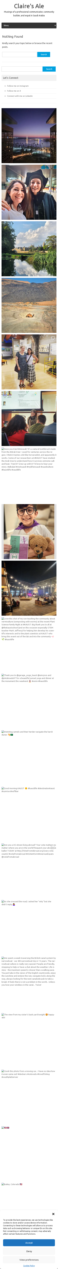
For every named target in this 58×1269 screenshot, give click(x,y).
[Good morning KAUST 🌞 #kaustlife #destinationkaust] (29, 814)
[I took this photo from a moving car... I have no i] (29, 1097)
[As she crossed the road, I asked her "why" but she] (29, 927)
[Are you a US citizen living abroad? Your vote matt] (29, 870)
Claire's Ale (29, 6)
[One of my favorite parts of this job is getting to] (29, 192)
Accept (29, 1242)
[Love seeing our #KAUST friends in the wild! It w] (29, 361)
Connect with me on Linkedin (20, 96)
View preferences (29, 1259)
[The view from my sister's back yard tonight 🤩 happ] (29, 1040)
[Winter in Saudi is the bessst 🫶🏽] (29, 135)
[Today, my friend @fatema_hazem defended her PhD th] (29, 418)
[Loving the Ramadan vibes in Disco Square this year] (29, 588)
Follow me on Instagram (18, 86)
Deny (29, 1251)
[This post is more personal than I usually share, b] (29, 531)
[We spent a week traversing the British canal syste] (29, 984)
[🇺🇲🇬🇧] (29, 1153)
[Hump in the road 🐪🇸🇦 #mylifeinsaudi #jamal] (29, 305)
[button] (53, 1214)
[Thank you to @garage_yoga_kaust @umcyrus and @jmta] (29, 701)
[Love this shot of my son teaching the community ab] (29, 644)
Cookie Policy (29, 1266)
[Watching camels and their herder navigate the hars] (29, 757)
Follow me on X (14, 91)
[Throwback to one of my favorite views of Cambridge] (29, 248)
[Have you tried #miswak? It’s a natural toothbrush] (29, 475)
